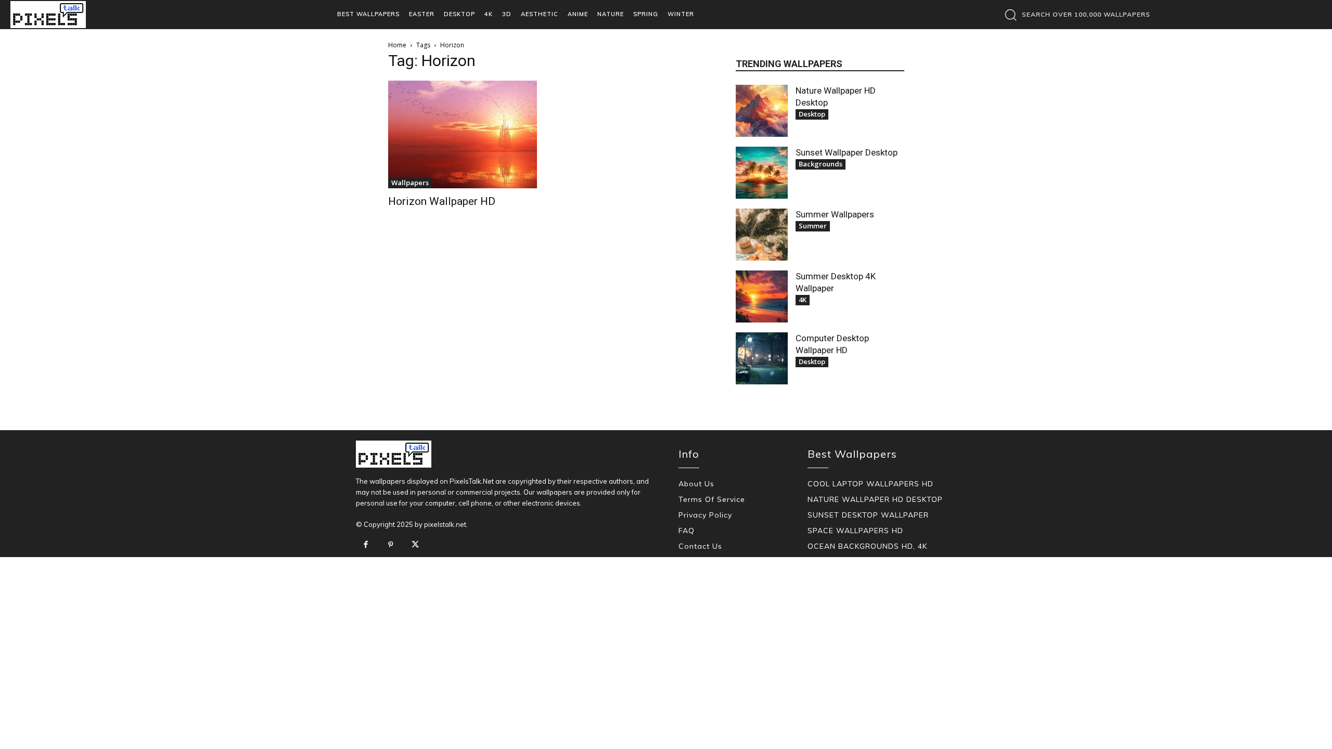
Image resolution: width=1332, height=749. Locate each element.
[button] (1074, 14)
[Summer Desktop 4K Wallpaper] (762, 296)
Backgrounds (820, 164)
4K (802, 299)
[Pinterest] (391, 545)
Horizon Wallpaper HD (441, 201)
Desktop (812, 114)
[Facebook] (366, 545)
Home (397, 45)
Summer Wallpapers (835, 214)
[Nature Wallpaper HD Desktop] (762, 111)
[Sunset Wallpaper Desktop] (762, 173)
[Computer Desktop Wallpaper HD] (762, 358)
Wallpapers (410, 182)
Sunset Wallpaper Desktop (847, 152)
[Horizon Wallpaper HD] (462, 134)
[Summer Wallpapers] (762, 235)
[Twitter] (415, 545)
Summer (813, 225)
